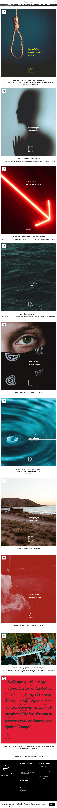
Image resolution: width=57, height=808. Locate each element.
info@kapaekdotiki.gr (26, 791)
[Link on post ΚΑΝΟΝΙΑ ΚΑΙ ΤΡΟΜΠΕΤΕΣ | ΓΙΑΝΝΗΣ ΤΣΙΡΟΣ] (28, 200)
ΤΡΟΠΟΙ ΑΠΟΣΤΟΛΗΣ (44, 769)
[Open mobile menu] (2, 2)
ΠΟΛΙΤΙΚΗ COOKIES (43, 776)
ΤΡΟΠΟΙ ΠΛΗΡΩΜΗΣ (43, 766)
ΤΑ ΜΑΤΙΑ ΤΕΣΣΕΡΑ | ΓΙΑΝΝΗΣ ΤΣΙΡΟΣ (28, 392)
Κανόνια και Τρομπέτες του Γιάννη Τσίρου (28, 668)
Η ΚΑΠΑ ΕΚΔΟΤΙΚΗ (43, 778)
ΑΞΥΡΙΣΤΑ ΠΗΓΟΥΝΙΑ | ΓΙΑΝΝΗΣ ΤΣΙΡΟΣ (28, 625)
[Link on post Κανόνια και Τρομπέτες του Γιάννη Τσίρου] (28, 649)
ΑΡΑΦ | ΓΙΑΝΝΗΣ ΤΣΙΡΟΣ (28, 314)
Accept (52, 804)
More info (44, 804)
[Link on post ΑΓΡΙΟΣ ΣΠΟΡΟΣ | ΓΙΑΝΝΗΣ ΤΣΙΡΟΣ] (28, 512)
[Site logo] (28, 2)
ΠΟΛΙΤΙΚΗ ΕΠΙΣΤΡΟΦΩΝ (44, 771)
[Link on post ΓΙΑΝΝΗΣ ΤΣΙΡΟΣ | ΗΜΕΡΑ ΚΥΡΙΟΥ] (28, 432)
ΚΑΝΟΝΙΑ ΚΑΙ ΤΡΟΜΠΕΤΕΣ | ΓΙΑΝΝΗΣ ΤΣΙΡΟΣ (28, 237)
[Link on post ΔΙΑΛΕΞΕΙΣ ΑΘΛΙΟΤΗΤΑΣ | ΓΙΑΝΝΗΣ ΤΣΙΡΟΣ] (28, 43)
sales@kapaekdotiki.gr (26, 773)
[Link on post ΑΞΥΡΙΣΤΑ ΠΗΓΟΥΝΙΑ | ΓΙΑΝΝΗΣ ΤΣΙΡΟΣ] (28, 589)
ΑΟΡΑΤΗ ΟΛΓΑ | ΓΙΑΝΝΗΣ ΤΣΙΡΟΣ (28, 158)
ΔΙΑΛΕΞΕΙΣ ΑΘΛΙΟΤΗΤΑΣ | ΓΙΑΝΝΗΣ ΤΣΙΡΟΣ (28, 80)
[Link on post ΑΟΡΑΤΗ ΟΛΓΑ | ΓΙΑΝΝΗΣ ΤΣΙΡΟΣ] (28, 122)
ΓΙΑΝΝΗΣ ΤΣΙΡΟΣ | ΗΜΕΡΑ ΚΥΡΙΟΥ (28, 469)
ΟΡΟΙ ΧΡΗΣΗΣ (42, 773)
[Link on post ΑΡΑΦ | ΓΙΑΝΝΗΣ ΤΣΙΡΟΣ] (28, 277)
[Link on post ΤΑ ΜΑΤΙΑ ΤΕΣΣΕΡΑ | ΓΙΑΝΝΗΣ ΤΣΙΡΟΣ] (28, 356)
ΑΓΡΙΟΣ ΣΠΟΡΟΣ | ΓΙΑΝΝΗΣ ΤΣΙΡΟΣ (28, 549)
